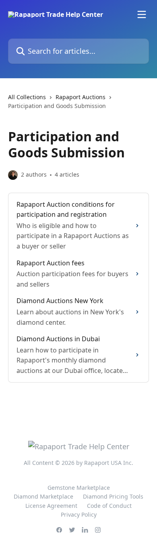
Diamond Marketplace (43, 496)
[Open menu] (141, 14)
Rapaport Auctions (80, 97)
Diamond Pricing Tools (113, 496)
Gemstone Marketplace (79, 487)
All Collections (27, 97)
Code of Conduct (109, 505)
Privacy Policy (79, 514)
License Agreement (51, 505)
